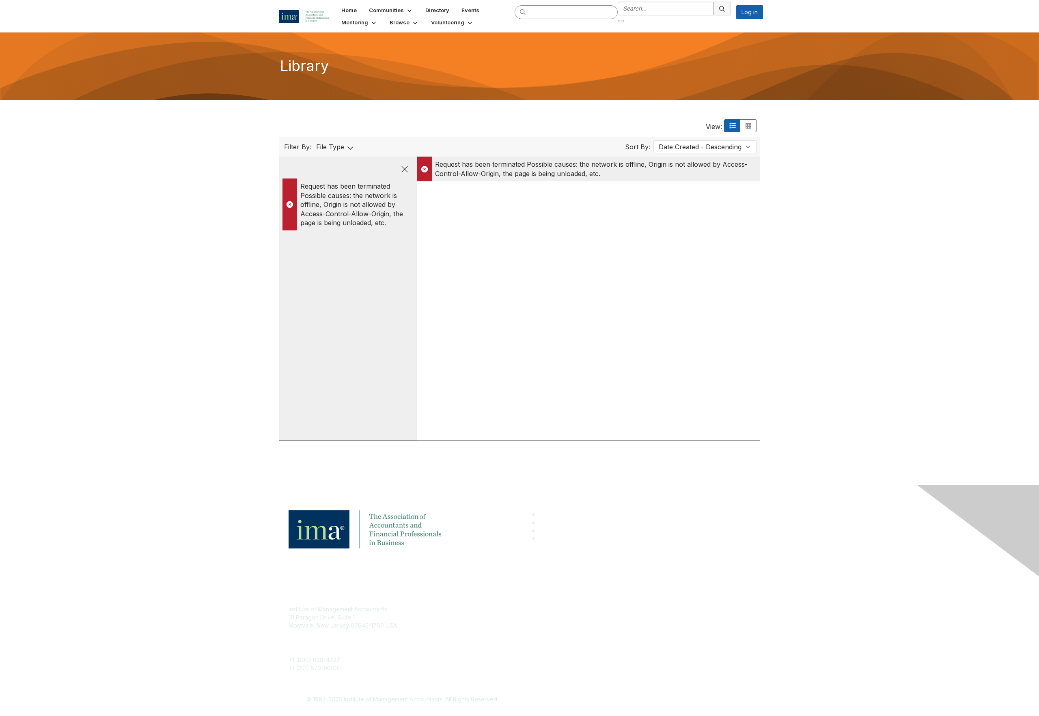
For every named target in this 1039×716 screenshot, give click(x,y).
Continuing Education (473, 633)
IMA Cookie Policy (625, 609)
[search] (523, 11)
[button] (391, 10)
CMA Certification (468, 621)
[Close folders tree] (405, 169)
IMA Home (458, 609)
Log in (750, 12)
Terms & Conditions (627, 621)
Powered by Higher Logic (637, 700)
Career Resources (469, 645)
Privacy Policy (619, 633)
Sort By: (637, 147)
